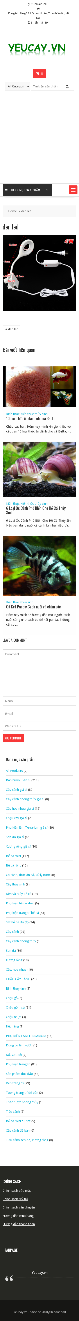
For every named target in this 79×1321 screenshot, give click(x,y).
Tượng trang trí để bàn (22, 1092)
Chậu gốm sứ (15, 1007)
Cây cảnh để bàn (18, 1130)
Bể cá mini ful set (18, 1121)
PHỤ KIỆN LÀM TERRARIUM (26, 1036)
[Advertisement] (39, 141)
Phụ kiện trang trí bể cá (22, 913)
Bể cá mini (13, 856)
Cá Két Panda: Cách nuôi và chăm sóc (33, 607)
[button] (73, 189)
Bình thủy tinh (16, 988)
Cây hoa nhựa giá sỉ (20, 808)
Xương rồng (14, 960)
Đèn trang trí (15, 1083)
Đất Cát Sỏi (14, 1055)
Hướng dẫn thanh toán (19, 1224)
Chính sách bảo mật (17, 1190)
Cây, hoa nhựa (16, 969)
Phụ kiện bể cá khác (20, 903)
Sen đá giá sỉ (15, 837)
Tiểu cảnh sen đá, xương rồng (27, 1140)
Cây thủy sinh (15, 884)
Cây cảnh (12, 931)
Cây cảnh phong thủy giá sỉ (25, 799)
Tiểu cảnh (13, 1111)
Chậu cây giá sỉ (16, 818)
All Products (14, 771)
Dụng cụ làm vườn (19, 1045)
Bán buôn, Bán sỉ (18, 780)
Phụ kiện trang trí (18, 1064)
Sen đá (11, 950)
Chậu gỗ (12, 998)
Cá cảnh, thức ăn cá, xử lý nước (28, 875)
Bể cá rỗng (13, 865)
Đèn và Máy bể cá (18, 894)
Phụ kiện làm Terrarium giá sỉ (27, 827)
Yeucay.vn (40, 1272)
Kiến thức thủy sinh (34, 414)
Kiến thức (13, 414)
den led (13, 329)
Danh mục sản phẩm (25, 190)
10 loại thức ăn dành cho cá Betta (30, 418)
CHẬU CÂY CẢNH (18, 979)
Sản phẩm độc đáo (19, 1074)
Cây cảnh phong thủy (21, 941)
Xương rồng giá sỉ (18, 846)
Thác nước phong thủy (22, 1102)
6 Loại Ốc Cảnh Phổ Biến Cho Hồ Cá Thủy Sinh (36, 510)
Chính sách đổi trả (15, 1199)
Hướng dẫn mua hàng (18, 1216)
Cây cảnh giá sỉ (16, 789)
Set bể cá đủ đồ (17, 922)
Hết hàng (12, 1026)
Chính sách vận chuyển (19, 1207)
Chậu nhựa (13, 1017)
